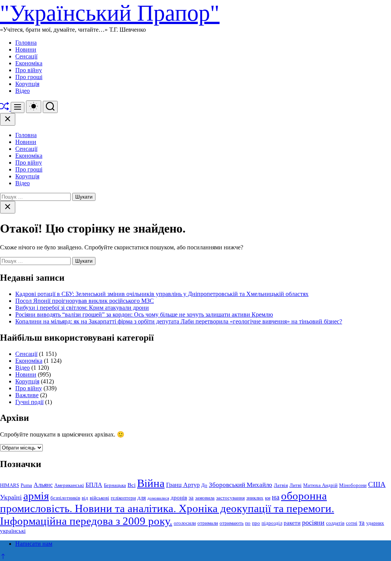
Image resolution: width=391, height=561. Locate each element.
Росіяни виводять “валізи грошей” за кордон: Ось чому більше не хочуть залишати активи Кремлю (144, 314)
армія (36, 496)
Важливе (27, 395)
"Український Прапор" (110, 13)
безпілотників (65, 498)
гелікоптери (123, 498)
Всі (132, 485)
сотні (351, 523)
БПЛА (94, 485)
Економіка (28, 63)
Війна (151, 483)
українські (13, 531)
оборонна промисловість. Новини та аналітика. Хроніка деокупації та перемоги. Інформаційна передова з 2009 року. (167, 508)
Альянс (43, 485)
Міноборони (353, 485)
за (191, 498)
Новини (25, 49)
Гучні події (29, 402)
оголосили (185, 523)
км (267, 498)
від (85, 498)
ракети (292, 523)
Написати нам (33, 543)
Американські (69, 485)
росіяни (313, 522)
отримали (207, 523)
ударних (375, 523)
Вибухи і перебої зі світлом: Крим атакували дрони (82, 307)
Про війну (28, 70)
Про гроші (28, 77)
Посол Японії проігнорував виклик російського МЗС (84, 300)
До (204, 485)
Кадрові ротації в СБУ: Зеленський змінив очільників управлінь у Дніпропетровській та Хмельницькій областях (162, 294)
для (141, 498)
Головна (26, 42)
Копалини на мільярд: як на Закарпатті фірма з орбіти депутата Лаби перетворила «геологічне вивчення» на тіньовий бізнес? (178, 321)
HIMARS (9, 485)
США (377, 484)
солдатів (335, 523)
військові (99, 498)
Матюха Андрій (320, 485)
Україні (11, 497)
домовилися (158, 498)
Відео (22, 90)
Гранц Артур (183, 485)
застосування (230, 498)
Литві (295, 485)
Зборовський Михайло (240, 484)
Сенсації (26, 56)
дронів (179, 498)
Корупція (27, 84)
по (247, 523)
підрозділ (272, 523)
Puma (26, 485)
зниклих (254, 498)
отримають (232, 523)
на (276, 497)
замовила (205, 498)
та (362, 522)
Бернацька (115, 485)
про (256, 523)
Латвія (281, 485)
